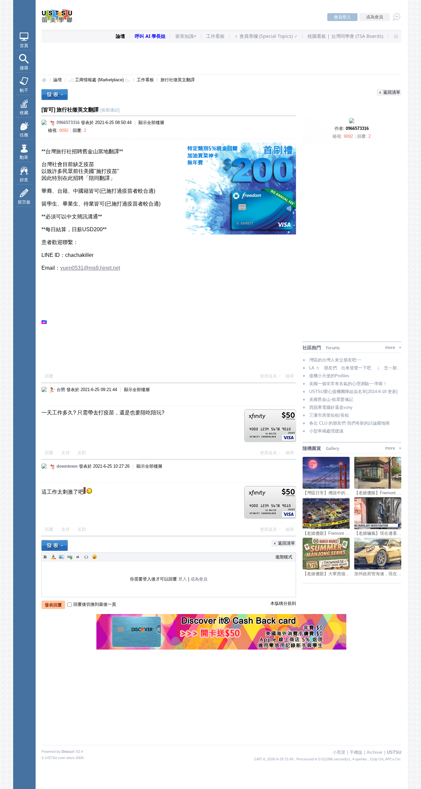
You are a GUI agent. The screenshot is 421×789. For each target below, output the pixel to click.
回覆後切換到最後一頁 (94, 604)
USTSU (44, 80)
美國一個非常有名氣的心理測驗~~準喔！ (348, 383)
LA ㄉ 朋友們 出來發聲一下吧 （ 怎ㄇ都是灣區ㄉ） (355, 367)
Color (53, 557)
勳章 (24, 157)
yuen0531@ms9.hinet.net (90, 268)
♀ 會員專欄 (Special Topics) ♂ (266, 36)
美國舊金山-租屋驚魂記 (331, 399)
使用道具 (268, 376)
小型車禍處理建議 (326, 431)
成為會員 (374, 16)
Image (61, 557)
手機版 (356, 752)
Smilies (94, 557)
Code (86, 557)
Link (69, 557)
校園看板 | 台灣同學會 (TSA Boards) (345, 36)
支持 (66, 452)
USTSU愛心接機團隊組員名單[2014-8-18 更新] (353, 391)
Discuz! (68, 751)
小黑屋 (339, 752)
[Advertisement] (221, 59)
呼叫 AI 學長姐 (150, 36)
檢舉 (289, 376)
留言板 (24, 202)
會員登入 (342, 16)
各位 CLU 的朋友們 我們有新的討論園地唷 (349, 423)
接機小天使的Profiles (329, 375)
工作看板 (215, 36)
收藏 (24, 112)
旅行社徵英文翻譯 (178, 79)
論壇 (120, 36)
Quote (78, 557)
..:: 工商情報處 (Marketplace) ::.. (99, 79)
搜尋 (24, 67)
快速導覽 (393, 36)
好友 (24, 179)
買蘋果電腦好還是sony (331, 407)
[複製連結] (110, 110)
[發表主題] (54, 94)
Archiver (375, 752)
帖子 (24, 90)
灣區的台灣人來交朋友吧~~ (335, 360)
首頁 (24, 45)
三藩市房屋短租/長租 (329, 415)
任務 (24, 135)
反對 (82, 452)
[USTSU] (62, 21)
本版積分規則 (283, 603)
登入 (182, 579)
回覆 (49, 376)
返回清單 (391, 92)
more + (393, 347)
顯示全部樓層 (151, 122)
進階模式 (283, 557)
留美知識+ (185, 36)
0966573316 (357, 128)
